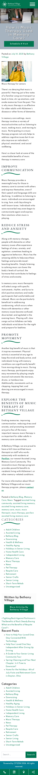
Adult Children (13, 530)
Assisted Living (13, 533)
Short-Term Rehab (14, 584)
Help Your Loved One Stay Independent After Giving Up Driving (20, 647)
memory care (8, 510)
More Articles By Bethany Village (19, 608)
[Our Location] (23, 772)
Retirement (11, 574)
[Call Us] (4, 772)
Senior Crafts (12, 577)
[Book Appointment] (14, 772)
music (18, 510)
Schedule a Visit (19, 44)
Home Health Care (15, 552)
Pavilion (5, 459)
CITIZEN (17, 763)
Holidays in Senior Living (18, 549)
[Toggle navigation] (32, 4)
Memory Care (12, 558)
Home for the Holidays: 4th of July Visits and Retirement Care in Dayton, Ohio (21, 673)
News (10, 500)
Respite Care (12, 571)
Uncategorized (13, 587)
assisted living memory (24, 503)
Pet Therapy (11, 568)
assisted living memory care (15, 507)
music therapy (18, 513)
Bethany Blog (17, 497)
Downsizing (11, 539)
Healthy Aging (13, 546)
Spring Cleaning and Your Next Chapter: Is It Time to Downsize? (21, 663)
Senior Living (12, 580)
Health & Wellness (14, 542)
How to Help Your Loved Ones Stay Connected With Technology (20, 638)
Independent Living (15, 555)
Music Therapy (13, 561)
